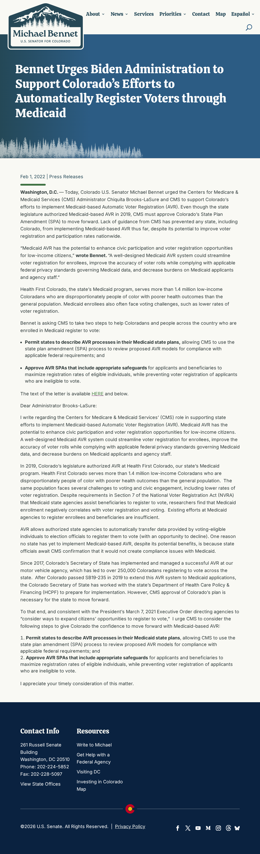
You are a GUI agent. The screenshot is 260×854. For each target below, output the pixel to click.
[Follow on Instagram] (218, 828)
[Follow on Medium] (208, 828)
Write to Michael (94, 744)
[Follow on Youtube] (198, 828)
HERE (98, 393)
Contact (201, 14)
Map (221, 14)
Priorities (170, 14)
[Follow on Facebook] (178, 828)
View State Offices (40, 784)
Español (240, 14)
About (93, 14)
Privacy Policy (130, 826)
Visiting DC (88, 771)
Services (144, 14)
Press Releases (66, 176)
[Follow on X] (188, 828)
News (117, 14)
